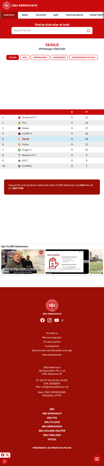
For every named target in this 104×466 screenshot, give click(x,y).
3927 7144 (17, 188)
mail (81, 185)
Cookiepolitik (52, 346)
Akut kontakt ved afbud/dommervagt (52, 351)
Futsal (52, 439)
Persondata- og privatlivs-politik (52, 448)
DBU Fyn (52, 418)
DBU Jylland (52, 422)
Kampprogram (40, 58)
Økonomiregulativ (52, 338)
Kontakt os (52, 333)
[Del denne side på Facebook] (2, 455)
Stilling (12, 58)
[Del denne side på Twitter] (7, 455)
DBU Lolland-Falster (52, 431)
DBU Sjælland (52, 435)
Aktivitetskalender (52, 355)
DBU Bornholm (52, 414)
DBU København (52, 427)
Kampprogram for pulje (83, 58)
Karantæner (59, 58)
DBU (52, 409)
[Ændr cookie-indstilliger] (4, 461)
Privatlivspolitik (52, 342)
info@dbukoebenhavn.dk (55, 387)
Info (25, 58)
